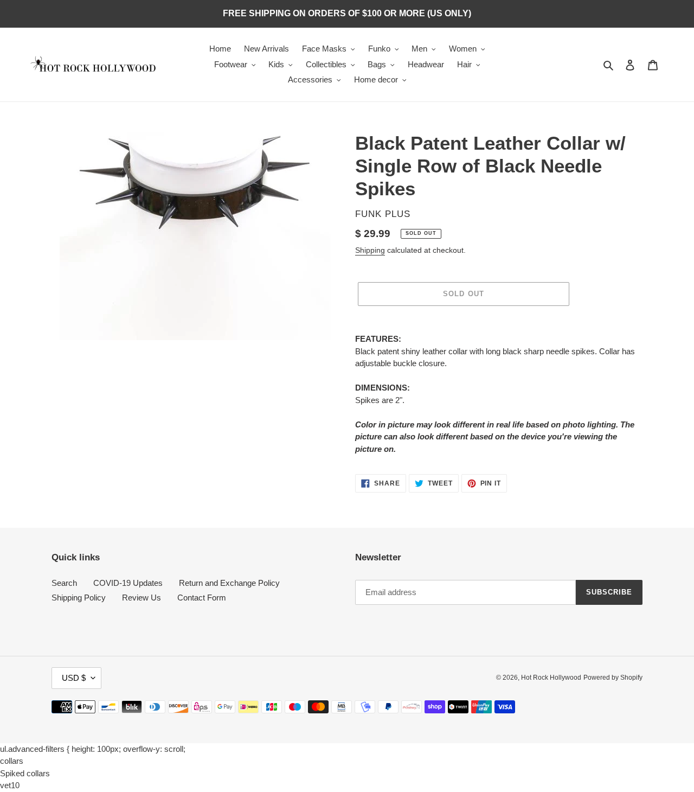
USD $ (74, 677)
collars (11, 760)
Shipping (370, 250)
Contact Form (201, 597)
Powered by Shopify (612, 677)
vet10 (10, 785)
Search (64, 582)
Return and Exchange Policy (229, 582)
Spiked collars (25, 773)
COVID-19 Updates (128, 582)
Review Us (141, 597)
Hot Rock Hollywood (551, 677)
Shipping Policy (79, 597)
